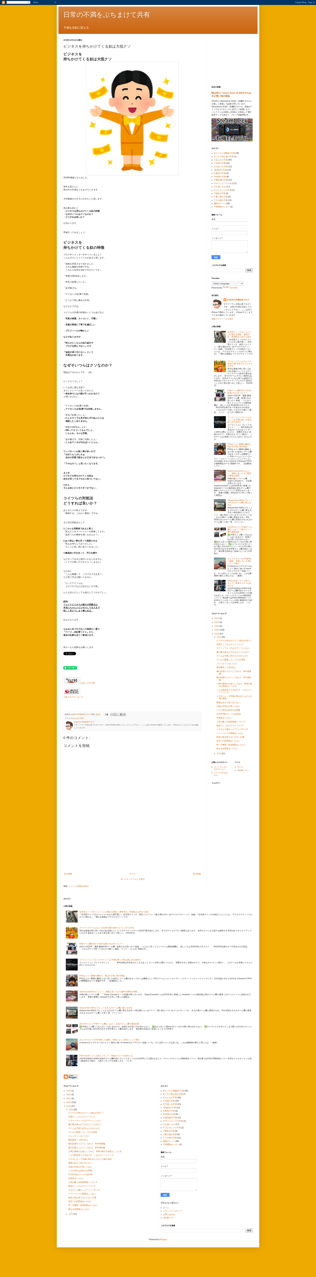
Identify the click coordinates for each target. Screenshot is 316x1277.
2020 (217, 630)
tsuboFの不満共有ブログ (238, 300)
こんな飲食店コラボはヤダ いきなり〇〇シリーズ (91, 1155)
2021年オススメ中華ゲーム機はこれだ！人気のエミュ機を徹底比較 (239, 529)
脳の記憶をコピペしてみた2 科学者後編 (86, 1144)
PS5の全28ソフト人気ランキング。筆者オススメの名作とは (239, 583)
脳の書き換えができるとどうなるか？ (233, 652)
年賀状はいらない (224, 718)
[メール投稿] (106, 714)
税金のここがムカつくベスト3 (229, 725)
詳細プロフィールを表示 (222, 319)
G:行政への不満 (221, 166)
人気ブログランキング (73, 697)
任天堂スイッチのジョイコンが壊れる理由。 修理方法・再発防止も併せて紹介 (239, 334)
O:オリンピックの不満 (224, 183)
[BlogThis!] (115, 714)
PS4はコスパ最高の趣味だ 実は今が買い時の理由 (240, 445)
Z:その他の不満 (220, 200)
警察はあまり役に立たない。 (229, 702)
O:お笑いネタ (220, 187)
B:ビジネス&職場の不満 (224, 153)
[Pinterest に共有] (124, 714)
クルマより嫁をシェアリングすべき (232, 729)
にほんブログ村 (87, 683)
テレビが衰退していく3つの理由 (230, 660)
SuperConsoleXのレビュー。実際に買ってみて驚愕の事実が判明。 (239, 473)
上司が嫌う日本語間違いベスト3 (230, 722)
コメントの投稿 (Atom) (78, 886)
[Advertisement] (132, 845)
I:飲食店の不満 (220, 170)
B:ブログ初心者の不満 (224, 156)
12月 (219, 637)
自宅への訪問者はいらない (228, 741)
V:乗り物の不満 (221, 197)
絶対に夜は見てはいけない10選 (230, 737)
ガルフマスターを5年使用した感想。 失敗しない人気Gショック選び (239, 561)
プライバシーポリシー (173, 1211)
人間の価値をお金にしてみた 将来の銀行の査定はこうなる (234, 685)
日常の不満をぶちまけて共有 (106, 14)
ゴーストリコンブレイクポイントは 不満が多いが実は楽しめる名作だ (239, 419)
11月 (219, 753)
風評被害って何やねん (226, 667)
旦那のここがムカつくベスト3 (229, 644)
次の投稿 (68, 874)
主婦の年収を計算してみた (228, 706)
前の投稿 (197, 874)
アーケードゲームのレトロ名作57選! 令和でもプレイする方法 (239, 363)
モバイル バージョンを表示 (132, 879)
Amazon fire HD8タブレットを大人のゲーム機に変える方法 (240, 502)
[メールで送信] (112, 714)
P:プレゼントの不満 (223, 190)
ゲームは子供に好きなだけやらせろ (232, 656)
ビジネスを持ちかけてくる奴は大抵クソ (234, 640)
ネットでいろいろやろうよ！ (221, 768)
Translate (233, 288)
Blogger (163, 1239)
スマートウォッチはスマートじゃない (233, 648)
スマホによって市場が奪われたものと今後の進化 (90, 1159)
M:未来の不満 (220, 176)
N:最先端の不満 (221, 180)
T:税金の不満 (219, 193)
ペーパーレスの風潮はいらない (230, 733)
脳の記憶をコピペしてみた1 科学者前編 (86, 1147)
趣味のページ (220, 203)
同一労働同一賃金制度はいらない (231, 745)
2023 (217, 622)
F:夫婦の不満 (219, 163)
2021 (217, 626)
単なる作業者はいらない (227, 748)
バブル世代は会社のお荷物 (228, 710)
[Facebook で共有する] (121, 714)
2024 (217, 618)
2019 (217, 634)
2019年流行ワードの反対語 (228, 714)
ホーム (132, 874)
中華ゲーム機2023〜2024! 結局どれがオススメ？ (239, 391)
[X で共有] (118, 714)
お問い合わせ (169, 1214)
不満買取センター (222, 207)
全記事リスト (243, 770)
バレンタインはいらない (227, 663)
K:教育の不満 (220, 173)
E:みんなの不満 (77, 718)
